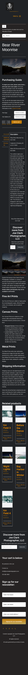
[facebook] (3, 628)
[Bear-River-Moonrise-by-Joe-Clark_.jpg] (14, 59)
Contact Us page (16, 108)
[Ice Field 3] (7, 414)
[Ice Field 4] (7, 499)
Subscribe (20, 247)
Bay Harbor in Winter (20, 470)
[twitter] (6, 628)
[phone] (15, 628)
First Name (5, 590)
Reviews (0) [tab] (6, 144)
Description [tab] (6, 134)
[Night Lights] (7, 455)
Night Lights (6, 468)
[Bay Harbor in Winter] (21, 455)
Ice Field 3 (7, 426)
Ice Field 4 (7, 512)
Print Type (4, 112)
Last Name (5, 600)
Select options (5, 438)
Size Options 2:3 (6, 116)
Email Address (6, 610)
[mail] (12, 628)
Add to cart (16, 122)
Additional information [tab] (6, 138)
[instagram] (9, 628)
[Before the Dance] (21, 414)
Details (10, 437)
